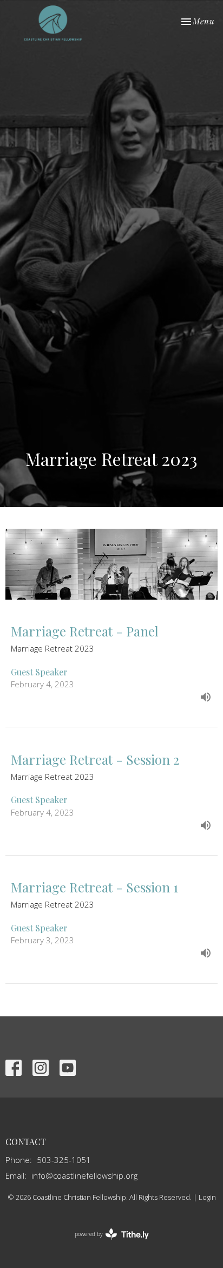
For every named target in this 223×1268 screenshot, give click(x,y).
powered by (106, 1243)
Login (207, 1197)
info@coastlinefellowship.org (84, 1175)
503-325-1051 (64, 1159)
